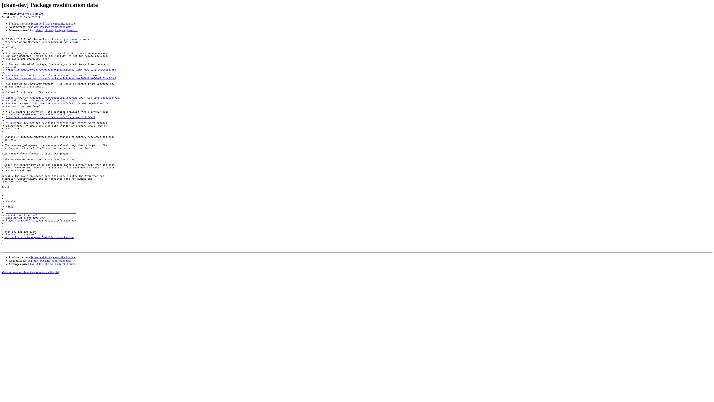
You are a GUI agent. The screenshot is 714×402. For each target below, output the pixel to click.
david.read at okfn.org (30, 13)
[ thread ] (49, 30)
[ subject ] (61, 30)
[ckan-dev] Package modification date (53, 23)
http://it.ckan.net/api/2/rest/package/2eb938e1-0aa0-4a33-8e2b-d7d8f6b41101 (61, 69)
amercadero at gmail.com (60, 42)
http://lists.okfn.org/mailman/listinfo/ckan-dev (41, 220)
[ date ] (39, 30)
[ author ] (72, 30)
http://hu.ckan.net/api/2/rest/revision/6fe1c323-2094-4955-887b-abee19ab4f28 (63, 97)
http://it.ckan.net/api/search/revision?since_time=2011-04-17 (50, 117)
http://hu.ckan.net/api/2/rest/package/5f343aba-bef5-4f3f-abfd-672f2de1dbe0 (61, 78)
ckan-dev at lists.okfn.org (25, 217)
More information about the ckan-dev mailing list (30, 272)
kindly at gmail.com (71, 39)
